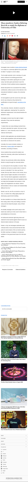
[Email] (15, 36)
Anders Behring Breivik (21, 67)
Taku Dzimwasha (6, 31)
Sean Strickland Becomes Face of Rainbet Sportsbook (13, 429)
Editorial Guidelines (20, 269)
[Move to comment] (17, 36)
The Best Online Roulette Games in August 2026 (12, 382)
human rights (10, 146)
